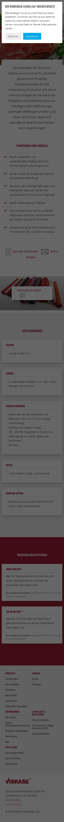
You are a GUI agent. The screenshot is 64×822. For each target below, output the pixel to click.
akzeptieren (32, 36)
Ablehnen (13, 36)
